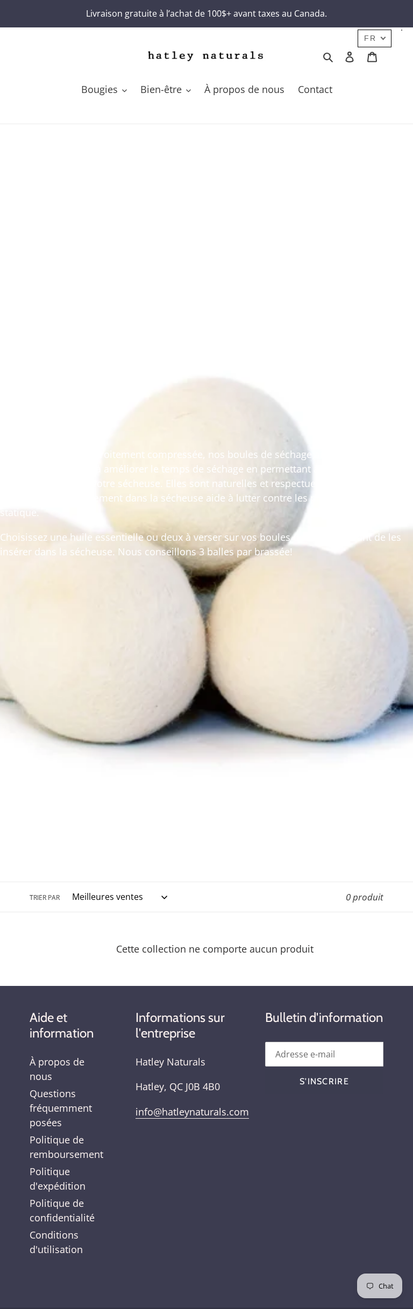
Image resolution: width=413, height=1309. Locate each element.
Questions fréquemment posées (61, 1108)
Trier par (45, 897)
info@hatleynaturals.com (192, 1111)
